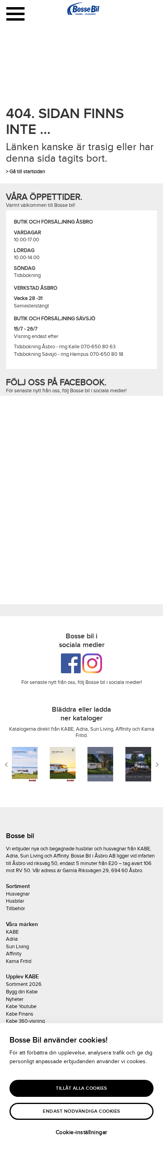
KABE (12, 932)
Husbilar (15, 901)
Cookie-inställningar (82, 1132)
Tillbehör (15, 908)
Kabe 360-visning (25, 1021)
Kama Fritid (18, 961)
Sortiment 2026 (24, 984)
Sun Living (17, 946)
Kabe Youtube (21, 1006)
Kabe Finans (19, 1014)
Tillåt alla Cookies (81, 1088)
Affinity (13, 954)
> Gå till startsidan (25, 171)
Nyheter (14, 999)
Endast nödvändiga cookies (81, 1111)
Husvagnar (18, 894)
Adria (12, 939)
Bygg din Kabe (22, 992)
